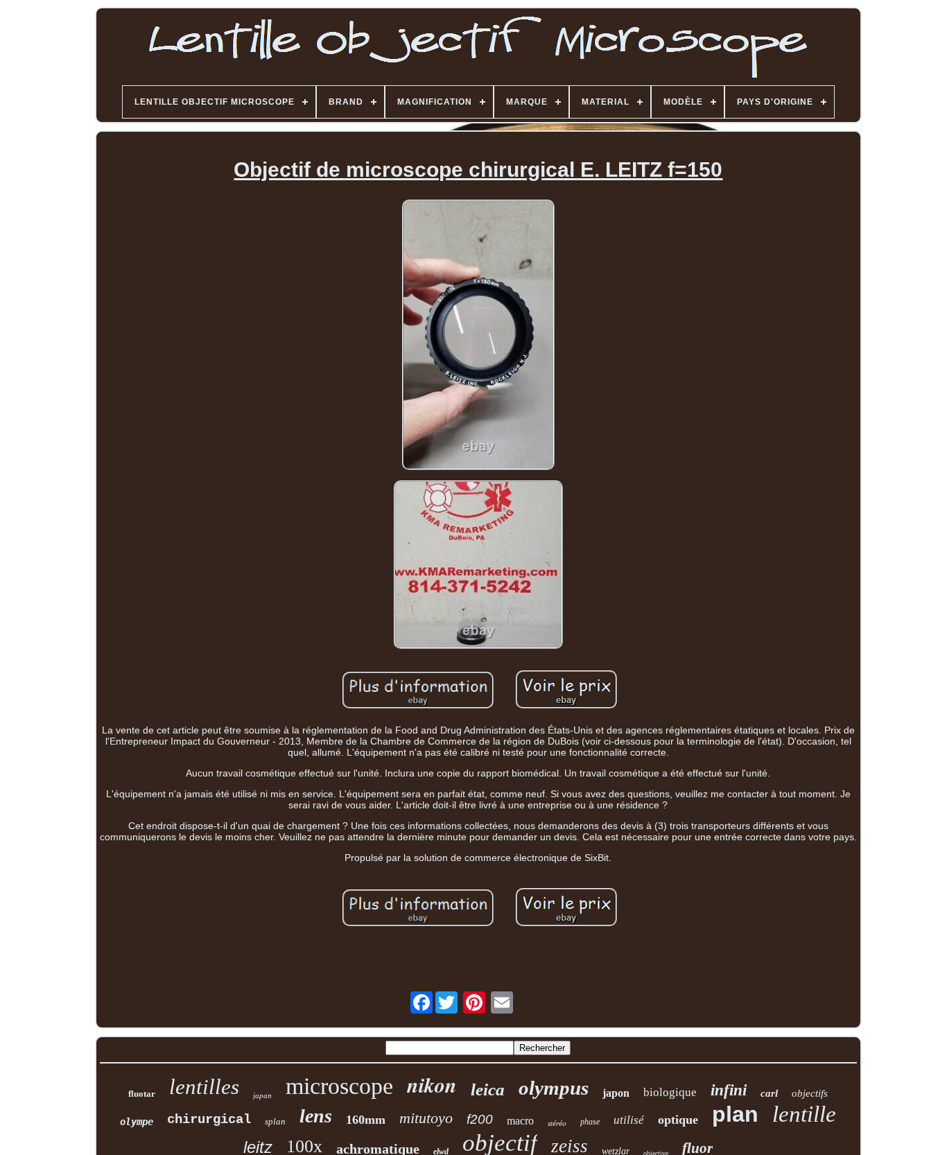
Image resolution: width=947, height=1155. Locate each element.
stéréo (557, 1123)
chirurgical (209, 1119)
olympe (136, 1121)
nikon (432, 1085)
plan (735, 1114)
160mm (365, 1120)
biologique (670, 1092)
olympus (554, 1088)
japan (262, 1095)
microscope (339, 1086)
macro (520, 1121)
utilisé (629, 1120)
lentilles (204, 1087)
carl (769, 1093)
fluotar (141, 1093)
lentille (804, 1114)
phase (590, 1122)
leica (488, 1089)
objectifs (810, 1093)
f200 (480, 1119)
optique (678, 1120)
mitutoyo (426, 1118)
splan (275, 1121)
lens (315, 1116)
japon (615, 1093)
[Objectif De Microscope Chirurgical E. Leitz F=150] (478, 336)
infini (729, 1090)
